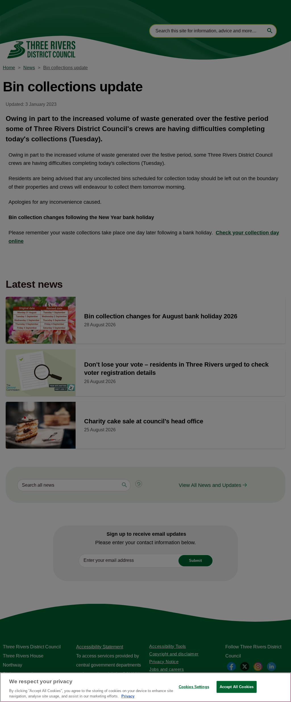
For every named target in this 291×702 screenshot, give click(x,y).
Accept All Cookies (236, 687)
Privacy (127, 696)
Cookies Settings (194, 687)
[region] (145, 687)
